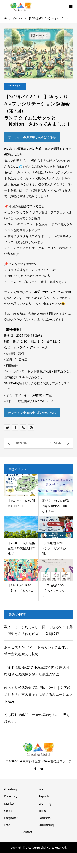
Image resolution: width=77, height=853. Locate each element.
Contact (26, 832)
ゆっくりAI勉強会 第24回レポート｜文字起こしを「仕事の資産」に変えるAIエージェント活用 (38, 694)
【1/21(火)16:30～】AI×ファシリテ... (53, 590)
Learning (44, 803)
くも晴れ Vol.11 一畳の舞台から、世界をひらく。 (37, 718)
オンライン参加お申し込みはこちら (32, 137)
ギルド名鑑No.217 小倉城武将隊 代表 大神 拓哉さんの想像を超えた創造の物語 (37, 671)
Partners (44, 818)
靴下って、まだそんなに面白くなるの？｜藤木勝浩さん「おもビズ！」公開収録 (38, 630)
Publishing (46, 825)
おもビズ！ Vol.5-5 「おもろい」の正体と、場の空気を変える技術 (38, 650)
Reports (44, 796)
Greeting (10, 789)
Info (7, 825)
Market (9, 803)
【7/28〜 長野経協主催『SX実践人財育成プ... (21, 548)
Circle (8, 811)
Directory (10, 796)
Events (43, 789)
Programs (11, 818)
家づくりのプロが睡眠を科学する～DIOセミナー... (55, 506)
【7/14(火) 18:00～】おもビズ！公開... (54, 548)
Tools (42, 811)
